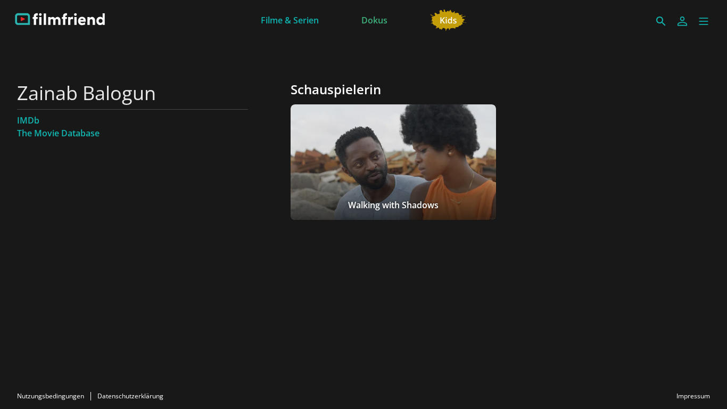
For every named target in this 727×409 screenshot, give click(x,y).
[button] (703, 21)
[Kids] (448, 19)
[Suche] (661, 21)
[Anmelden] (682, 21)
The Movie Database (58, 133)
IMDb (28, 120)
